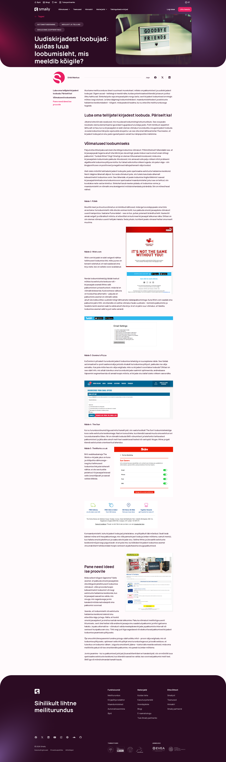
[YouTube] (54, 737)
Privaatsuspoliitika (56, 750)
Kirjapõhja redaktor (116, 700)
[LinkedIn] (48, 737)
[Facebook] (36, 737)
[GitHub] (80, 737)
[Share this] (155, 77)
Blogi (139, 709)
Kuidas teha (142, 695)
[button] (189, 2)
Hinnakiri (171, 704)
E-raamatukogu (144, 713)
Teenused (172, 700)
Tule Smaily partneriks (147, 718)
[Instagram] (61, 737)
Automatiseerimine (116, 709)
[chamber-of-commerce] (177, 749)
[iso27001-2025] (120, 750)
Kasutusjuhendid (145, 700)
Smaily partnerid (174, 709)
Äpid (110, 713)
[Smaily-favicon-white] (68, 691)
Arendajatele (143, 704)
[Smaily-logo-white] (42, 12)
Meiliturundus (114, 695)
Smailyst (171, 695)
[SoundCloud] (74, 737)
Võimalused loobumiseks (64, 97)
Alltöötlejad (69, 750)
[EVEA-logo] (158, 749)
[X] (42, 737)
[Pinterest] (67, 737)
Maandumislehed (115, 704)
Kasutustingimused (41, 750)
